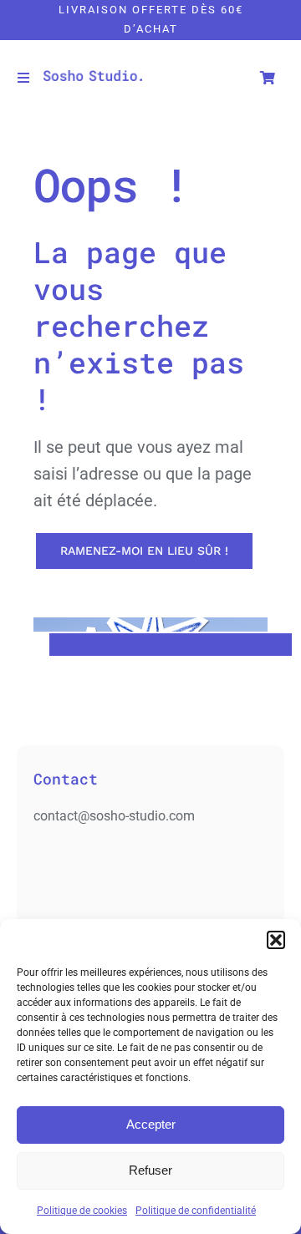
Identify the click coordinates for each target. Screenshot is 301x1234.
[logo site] (92, 76)
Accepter (151, 1124)
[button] (276, 940)
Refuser (150, 1170)
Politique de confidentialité (195, 1210)
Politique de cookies (82, 1210)
